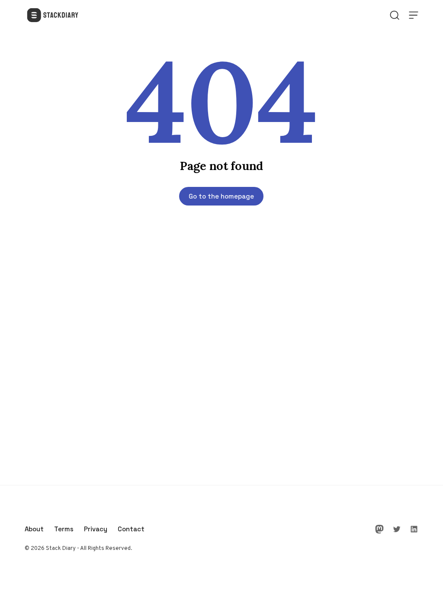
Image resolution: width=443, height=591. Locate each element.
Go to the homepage (221, 196)
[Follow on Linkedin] (414, 529)
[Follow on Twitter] (396, 529)
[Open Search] (394, 15)
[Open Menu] (413, 15)
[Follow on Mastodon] (379, 529)
